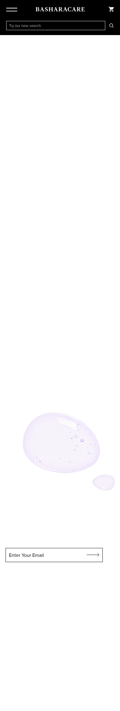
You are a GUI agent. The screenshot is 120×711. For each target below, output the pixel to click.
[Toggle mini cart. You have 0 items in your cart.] (111, 9)
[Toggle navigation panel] (13, 9)
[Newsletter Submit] (93, 555)
